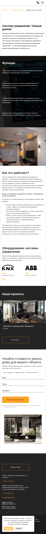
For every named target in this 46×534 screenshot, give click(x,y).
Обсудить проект (15, 467)
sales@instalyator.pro (8, 497)
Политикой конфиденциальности (21, 405)
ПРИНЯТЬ (8, 528)
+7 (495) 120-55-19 (7, 481)
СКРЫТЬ (19, 528)
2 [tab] (4, 279)
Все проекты (15, 340)
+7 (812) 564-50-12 (7, 493)
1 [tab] (2, 279)
